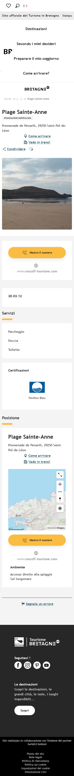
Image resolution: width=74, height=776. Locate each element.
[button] (17, 5)
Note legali (35, 757)
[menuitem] (37, 29)
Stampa (67, 15)
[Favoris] (9, 6)
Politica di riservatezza (35, 760)
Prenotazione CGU (35, 772)
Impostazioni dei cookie (35, 768)
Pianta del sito (35, 753)
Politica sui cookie (35, 764)
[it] (25, 5)
